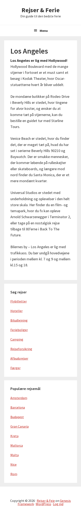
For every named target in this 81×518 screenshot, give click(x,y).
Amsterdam (18, 398)
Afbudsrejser (19, 358)
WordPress (43, 504)
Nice (13, 464)
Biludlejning (19, 320)
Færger (15, 368)
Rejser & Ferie (41, 10)
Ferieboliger (19, 330)
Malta (14, 455)
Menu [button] (44, 31)
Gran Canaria (19, 426)
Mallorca (16, 445)
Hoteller (16, 311)
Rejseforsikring (21, 349)
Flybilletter (18, 301)
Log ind (58, 504)
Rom (13, 474)
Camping (16, 339)
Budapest (17, 417)
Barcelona (17, 407)
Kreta (14, 436)
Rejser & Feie (46, 501)
